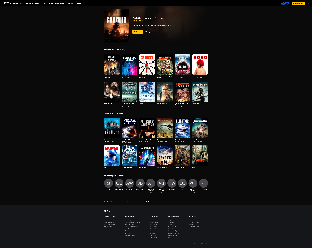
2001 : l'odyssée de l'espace (145, 76)
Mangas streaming (173, 235)
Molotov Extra (193, 220)
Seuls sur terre (108, 103)
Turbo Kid (195, 140)
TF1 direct (152, 220)
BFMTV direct (154, 237)
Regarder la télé (299, 3)
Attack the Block (127, 167)
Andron (141, 103)
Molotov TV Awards (173, 233)
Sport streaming (172, 231)
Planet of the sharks (181, 76)
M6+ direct (153, 228)
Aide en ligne (128, 220)
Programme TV (172, 220)
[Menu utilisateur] (307, 3)
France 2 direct (154, 222)
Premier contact (162, 103)
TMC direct (153, 235)
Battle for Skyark (162, 167)
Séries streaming (172, 228)
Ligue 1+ (191, 224)
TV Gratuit (171, 224)
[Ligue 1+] (285, 3)
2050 (194, 76)
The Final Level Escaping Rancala (164, 76)
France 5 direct (154, 226)
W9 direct (152, 233)
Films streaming (172, 226)
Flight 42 (177, 140)
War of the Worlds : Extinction (127, 140)
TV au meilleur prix (194, 226)
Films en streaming (137, 22)
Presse (106, 220)
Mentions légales (130, 224)
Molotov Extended (194, 222)
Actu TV (170, 237)
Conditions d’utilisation (131, 228)
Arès (193, 167)
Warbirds (160, 140)
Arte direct (153, 231)
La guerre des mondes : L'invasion (111, 76)
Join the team (108, 226)
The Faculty (107, 140)
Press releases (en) (109, 222)
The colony (195, 103)
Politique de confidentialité (132, 222)
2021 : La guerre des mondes (128, 104)
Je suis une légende (145, 140)
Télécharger (128, 233)
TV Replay (171, 222)
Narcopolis (142, 167)
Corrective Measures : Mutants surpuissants (182, 104)
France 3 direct (154, 224)
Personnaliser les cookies (132, 231)
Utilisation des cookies (131, 226)
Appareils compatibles (131, 235)
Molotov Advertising (109, 224)
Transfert (107, 167)
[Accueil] (7, 3)
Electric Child (126, 76)
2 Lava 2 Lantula (179, 167)
